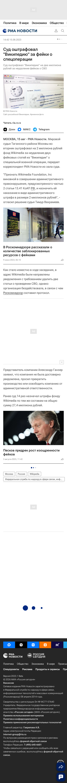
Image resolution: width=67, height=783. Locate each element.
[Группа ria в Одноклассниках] (45, 645)
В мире (51, 663)
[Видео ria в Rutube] (57, 645)
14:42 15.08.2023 (12, 39)
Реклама (27, 669)
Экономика (38, 663)
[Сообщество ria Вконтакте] (33, 645)
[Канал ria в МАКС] (9, 645)
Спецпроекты (11, 669)
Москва (9, 474)
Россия (21, 474)
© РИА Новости (10, 111)
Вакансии (8, 683)
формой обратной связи (33, 741)
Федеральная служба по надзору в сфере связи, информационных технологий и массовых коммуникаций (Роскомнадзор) (35, 479)
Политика (8, 663)
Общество (22, 663)
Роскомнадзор (13, 292)
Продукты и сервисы (47, 669)
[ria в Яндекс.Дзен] (21, 645)
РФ (33, 188)
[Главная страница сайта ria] (19, 30)
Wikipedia (34, 474)
